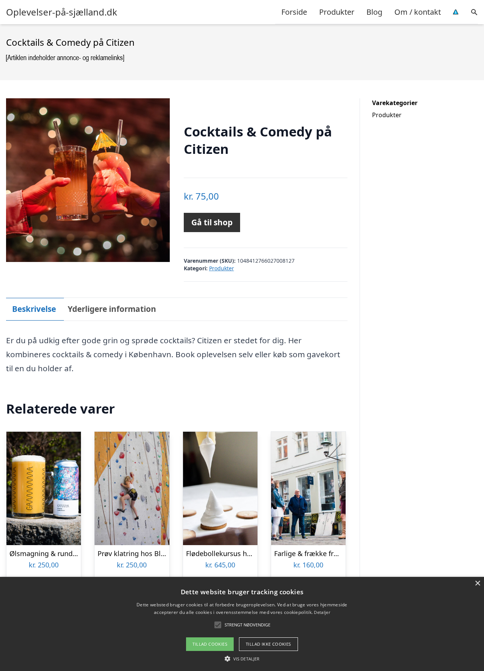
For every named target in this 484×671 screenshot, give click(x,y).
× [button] (477, 583)
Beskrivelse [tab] (34, 309)
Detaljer (322, 612)
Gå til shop (212, 222)
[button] (242, 658)
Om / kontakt (417, 12)
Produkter (336, 12)
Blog (374, 12)
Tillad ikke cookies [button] (268, 644)
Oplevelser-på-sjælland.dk (61, 12)
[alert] (242, 624)
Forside (294, 12)
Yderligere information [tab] (112, 309)
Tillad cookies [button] (209, 644)
